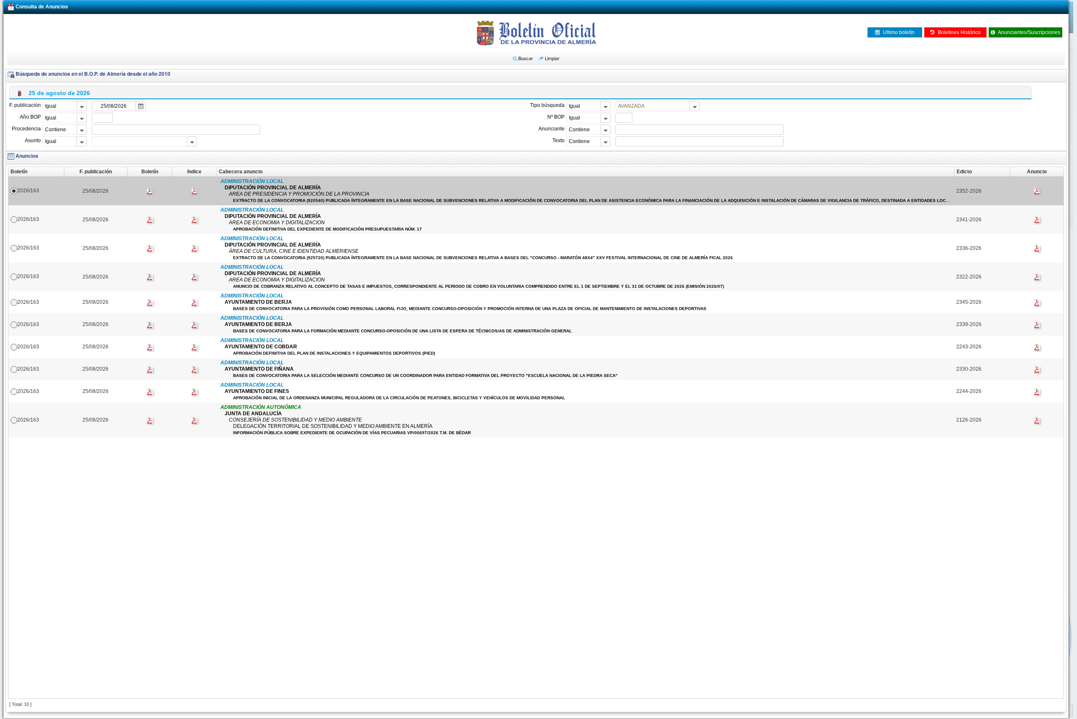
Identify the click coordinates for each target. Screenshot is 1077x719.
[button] (523, 58)
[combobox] (64, 106)
